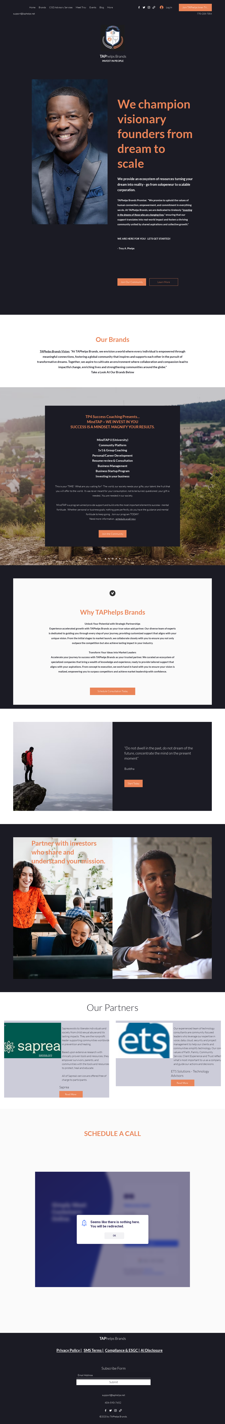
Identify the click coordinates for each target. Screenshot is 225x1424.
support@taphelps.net (24, 13)
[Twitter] (144, 7)
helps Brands (113, 56)
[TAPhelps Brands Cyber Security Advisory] (105, 558)
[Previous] (13, 476)
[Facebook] (139, 7)
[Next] (211, 476)
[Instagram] (149, 7)
